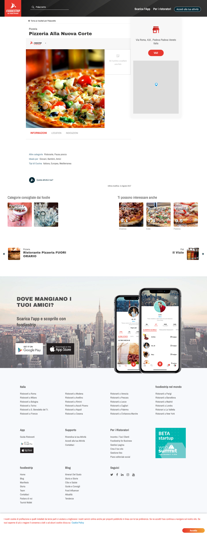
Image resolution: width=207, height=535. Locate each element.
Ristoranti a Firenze (29, 413)
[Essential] (27, 452)
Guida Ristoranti (27, 436)
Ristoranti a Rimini (73, 401)
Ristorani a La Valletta (165, 409)
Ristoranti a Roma (28, 393)
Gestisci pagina (117, 444)
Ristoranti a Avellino (74, 397)
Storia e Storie (71, 478)
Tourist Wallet (26, 502)
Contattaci (69, 444)
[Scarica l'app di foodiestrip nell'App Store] (60, 354)
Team (22, 490)
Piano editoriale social (120, 456)
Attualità (68, 494)
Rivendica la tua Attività (75, 436)
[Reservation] (27, 445)
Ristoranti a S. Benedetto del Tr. (34, 409)
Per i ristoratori (162, 9)
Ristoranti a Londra (163, 405)
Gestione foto (116, 452)
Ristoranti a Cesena (74, 413)
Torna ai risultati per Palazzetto (43, 21)
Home (22, 474)
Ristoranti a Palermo (119, 409)
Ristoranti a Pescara (119, 397)
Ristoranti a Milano (28, 397)
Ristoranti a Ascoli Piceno (76, 405)
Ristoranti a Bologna (29, 401)
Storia (22, 486)
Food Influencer (72, 490)
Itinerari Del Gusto (73, 474)
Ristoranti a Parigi (163, 393)
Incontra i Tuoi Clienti (119, 436)
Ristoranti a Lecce (118, 401)
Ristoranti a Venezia (119, 393)
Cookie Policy (78, 522)
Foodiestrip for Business (121, 440)
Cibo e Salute (71, 482)
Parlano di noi (26, 498)
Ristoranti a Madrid (163, 401)
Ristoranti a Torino (28, 405)
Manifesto (24, 482)
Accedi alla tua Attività (75, 440)
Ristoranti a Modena (74, 393)
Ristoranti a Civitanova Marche (124, 413)
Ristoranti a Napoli (73, 409)
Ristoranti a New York (165, 413)
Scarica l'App (142, 9)
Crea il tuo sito (116, 448)
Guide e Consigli (72, 486)
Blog (22, 478)
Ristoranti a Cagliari (119, 405)
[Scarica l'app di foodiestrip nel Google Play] (29, 354)
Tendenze (69, 498)
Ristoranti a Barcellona (165, 397)
